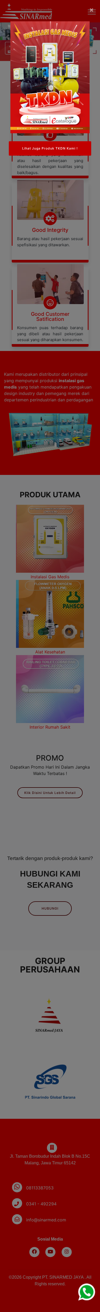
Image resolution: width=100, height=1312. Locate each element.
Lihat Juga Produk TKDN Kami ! (50, 148)
